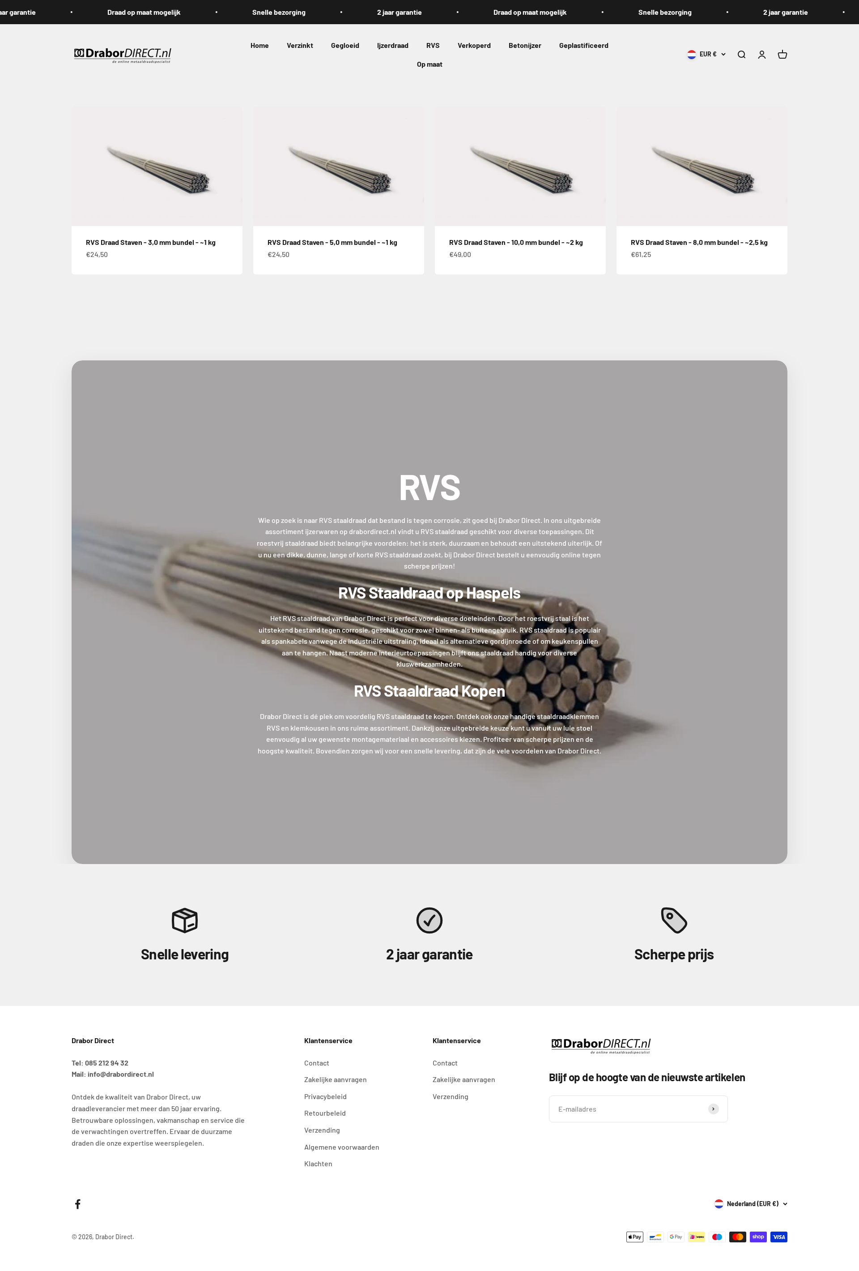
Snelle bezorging (263, 12)
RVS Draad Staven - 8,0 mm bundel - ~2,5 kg (699, 242)
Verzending (322, 1129)
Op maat (429, 63)
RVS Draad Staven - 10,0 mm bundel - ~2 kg (516, 242)
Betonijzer (525, 45)
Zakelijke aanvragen (335, 1079)
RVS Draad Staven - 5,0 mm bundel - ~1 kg (332, 242)
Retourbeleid (325, 1112)
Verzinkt (300, 45)
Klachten (318, 1163)
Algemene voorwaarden (341, 1147)
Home (260, 45)
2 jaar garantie (384, 12)
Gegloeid (345, 45)
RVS (433, 45)
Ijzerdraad (392, 45)
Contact (316, 1062)
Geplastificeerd (583, 45)
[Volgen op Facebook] (78, 1204)
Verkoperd (474, 45)
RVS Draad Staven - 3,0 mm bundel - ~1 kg (151, 242)
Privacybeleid (325, 1096)
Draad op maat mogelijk (129, 12)
